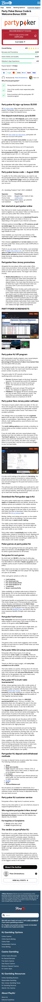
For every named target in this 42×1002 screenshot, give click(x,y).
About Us (5, 997)
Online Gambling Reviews (10, 978)
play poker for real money (17, 135)
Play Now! (19, 42)
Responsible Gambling (9, 980)
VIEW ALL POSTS (19, 880)
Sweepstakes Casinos (9, 944)
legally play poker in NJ (14, 251)
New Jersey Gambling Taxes (11, 983)
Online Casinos (6, 936)
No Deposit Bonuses (8, 958)
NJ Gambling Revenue (9, 985)
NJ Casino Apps (7, 969)
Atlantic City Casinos (8, 988)
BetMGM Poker (17, 609)
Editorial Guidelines (8, 1000)
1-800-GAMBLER (32, 920)
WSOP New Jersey (14, 690)
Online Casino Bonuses (9, 956)
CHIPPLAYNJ (19, 198)
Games (8, 7)
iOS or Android (16, 513)
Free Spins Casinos (8, 961)
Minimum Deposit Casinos (10, 966)
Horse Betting (6, 947)
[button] (39, 3)
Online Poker (6, 941)
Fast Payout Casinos (8, 963)
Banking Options (19, 7)
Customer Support (33, 7)
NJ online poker (9, 108)
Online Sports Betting (8, 939)
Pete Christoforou (17, 874)
